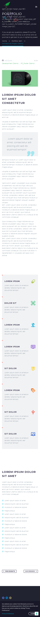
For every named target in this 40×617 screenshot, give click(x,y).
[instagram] (10, 598)
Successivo (30, 571)
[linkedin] (7, 598)
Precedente (10, 571)
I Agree (33, 613)
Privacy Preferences (8, 613)
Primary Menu (36, 6)
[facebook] (3, 598)
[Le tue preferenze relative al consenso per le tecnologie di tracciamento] (36, 613)
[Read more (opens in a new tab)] (20, 285)
